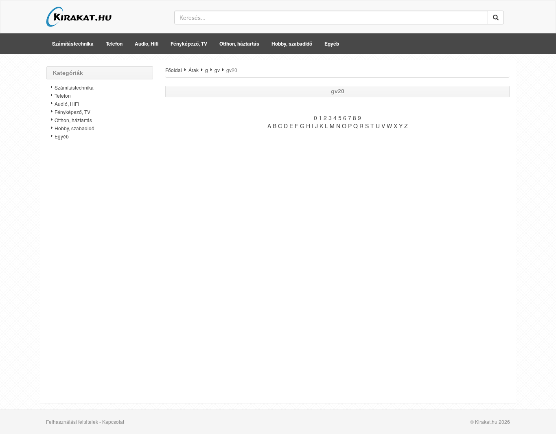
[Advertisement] (99, 275)
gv (217, 69)
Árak (193, 69)
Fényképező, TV (189, 43)
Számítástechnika (73, 43)
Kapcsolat (113, 421)
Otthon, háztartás (239, 43)
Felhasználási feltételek (72, 421)
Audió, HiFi (67, 103)
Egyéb (331, 43)
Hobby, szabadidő (291, 43)
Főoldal (173, 69)
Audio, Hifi (146, 43)
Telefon (114, 43)
